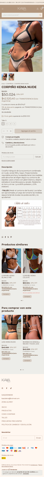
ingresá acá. (34, 465)
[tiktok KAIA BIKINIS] (11, 388)
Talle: (4, 120)
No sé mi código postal (8, 160)
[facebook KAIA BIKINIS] (6, 388)
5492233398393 (7, 395)
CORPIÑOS (9, 83)
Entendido (26, 473)
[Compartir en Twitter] (8, 237)
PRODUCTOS (6, 411)
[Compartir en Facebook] (6, 237)
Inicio (3, 83)
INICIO (4, 407)
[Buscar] (40, 15)
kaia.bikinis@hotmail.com (11, 398)
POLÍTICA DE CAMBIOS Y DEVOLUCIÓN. (17, 425)
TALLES (4, 418)
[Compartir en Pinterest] (11, 237)
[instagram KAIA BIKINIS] (2, 388)
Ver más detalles (6, 112)
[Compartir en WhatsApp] (3, 237)
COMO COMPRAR (8, 414)
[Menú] (2, 9)
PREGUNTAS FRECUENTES (12, 421)
